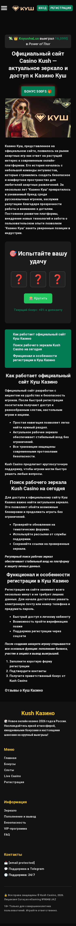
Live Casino (12, 776)
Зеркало (10, 810)
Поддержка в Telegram (26, 869)
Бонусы (10, 764)
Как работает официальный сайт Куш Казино (39, 336)
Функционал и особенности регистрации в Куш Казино (35, 358)
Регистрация (60, 8)
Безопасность (15, 822)
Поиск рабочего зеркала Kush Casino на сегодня (36, 347)
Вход (42, 8)
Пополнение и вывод (20, 816)
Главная (10, 758)
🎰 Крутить (38, 298)
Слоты (9, 770)
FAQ (7, 834)
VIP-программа (15, 828)
